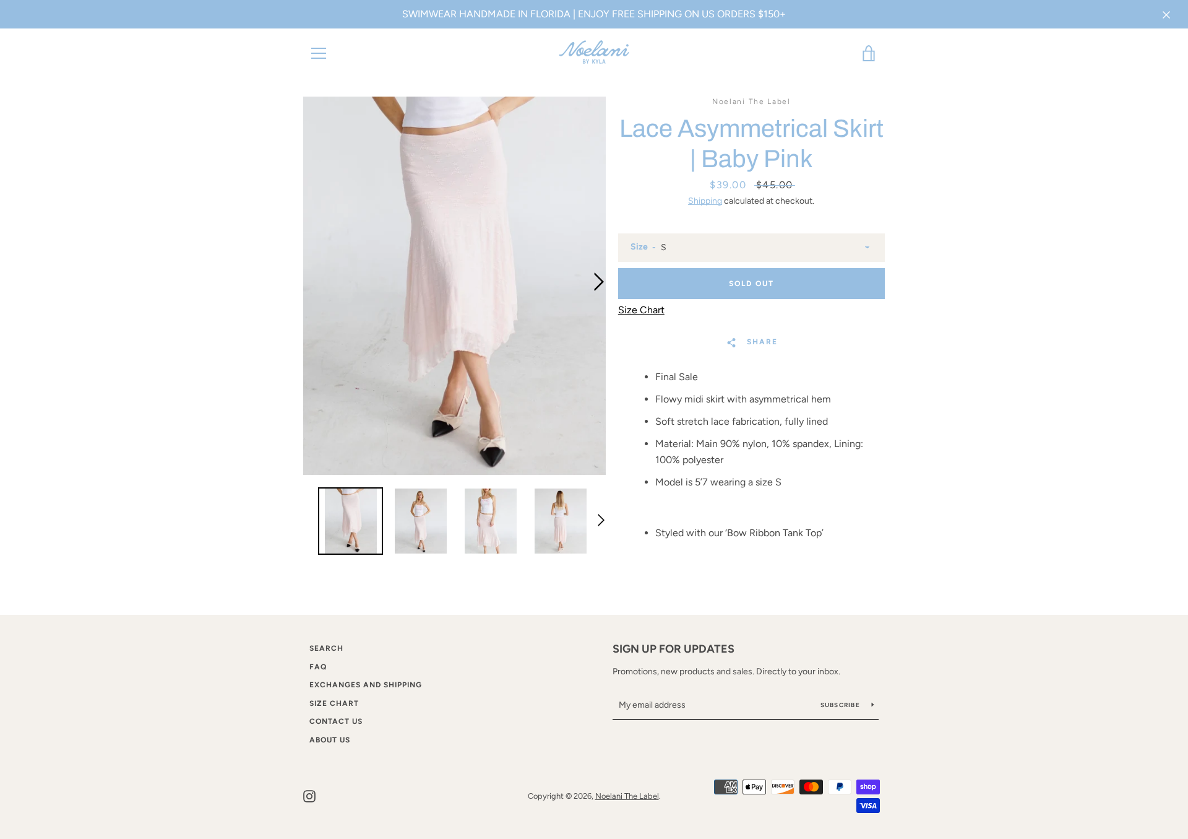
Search (326, 648)
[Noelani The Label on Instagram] (309, 795)
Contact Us (336, 721)
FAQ (318, 667)
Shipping (705, 201)
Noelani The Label (627, 796)
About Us (329, 740)
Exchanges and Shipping (365, 684)
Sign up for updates (673, 649)
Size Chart (334, 703)
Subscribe (841, 705)
